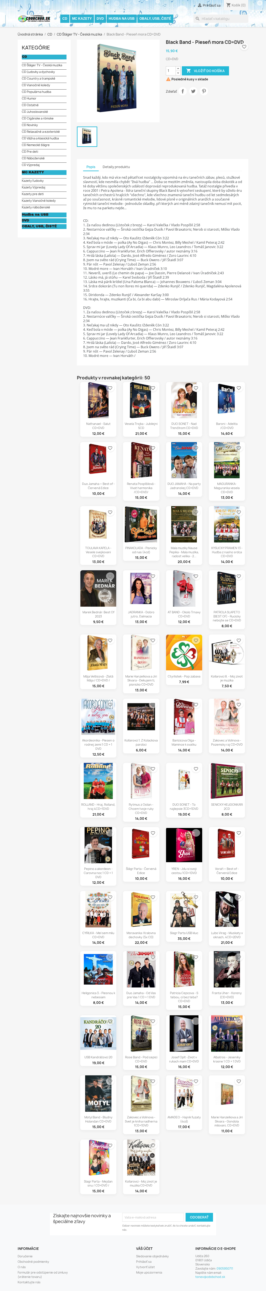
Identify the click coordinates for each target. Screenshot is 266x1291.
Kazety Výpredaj (33, 187)
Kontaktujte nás (29, 1282)
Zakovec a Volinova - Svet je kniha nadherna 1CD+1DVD (141, 1121)
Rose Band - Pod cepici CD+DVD (141, 1059)
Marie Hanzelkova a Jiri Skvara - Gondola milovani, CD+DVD (227, 1121)
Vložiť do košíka (205, 70)
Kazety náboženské (36, 207)
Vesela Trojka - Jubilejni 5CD (141, 426)
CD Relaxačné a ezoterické (41, 132)
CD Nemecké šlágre (36, 145)
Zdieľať (183, 91)
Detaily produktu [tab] (116, 167)
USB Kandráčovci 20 (98, 1057)
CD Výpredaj (31, 165)
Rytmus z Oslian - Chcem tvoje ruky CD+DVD (141, 809)
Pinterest (204, 91)
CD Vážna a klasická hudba (40, 138)
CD (64, 18)
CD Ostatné (30, 105)
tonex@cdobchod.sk (210, 1277)
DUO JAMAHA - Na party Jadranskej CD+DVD (184, 486)
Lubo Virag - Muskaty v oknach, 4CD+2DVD (227, 935)
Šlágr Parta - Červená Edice (141, 871)
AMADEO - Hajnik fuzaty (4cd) (184, 1119)
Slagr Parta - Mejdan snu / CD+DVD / (98, 1183)
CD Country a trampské (38, 78)
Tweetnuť (193, 91)
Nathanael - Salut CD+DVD (98, 426)
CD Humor (29, 98)
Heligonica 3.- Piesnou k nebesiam (98, 995)
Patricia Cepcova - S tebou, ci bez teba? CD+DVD (184, 997)
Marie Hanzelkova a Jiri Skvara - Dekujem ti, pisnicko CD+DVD (141, 680)
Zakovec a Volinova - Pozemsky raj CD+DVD (227, 742)
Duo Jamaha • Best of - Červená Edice (98, 486)
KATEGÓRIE (36, 47)
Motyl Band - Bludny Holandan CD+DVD (98, 1119)
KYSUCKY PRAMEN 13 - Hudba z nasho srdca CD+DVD (227, 552)
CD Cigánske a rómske (38, 118)
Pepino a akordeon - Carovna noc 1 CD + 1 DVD (98, 873)
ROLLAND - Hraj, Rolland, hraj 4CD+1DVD (98, 807)
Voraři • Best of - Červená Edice (227, 871)
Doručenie (25, 1256)
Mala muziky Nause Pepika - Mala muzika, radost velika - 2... (184, 552)
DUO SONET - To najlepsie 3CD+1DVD (184, 807)
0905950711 (225, 1268)
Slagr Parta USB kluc (184, 933)
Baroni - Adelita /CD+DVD (227, 426)
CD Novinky (30, 125)
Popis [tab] (90, 167)
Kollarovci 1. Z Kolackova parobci (141, 742)
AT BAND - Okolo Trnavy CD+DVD (184, 614)
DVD (100, 18)
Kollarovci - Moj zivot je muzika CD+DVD (141, 1183)
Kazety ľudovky (33, 181)
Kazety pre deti (33, 194)
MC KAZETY (82, 18)
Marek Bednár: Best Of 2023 (98, 614)
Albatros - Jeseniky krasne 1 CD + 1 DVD (227, 1059)
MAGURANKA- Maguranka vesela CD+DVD (227, 488)
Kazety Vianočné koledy (39, 201)
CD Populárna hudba (36, 92)
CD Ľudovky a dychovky (38, 72)
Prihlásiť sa (143, 1262)
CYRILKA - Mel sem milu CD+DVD (98, 935)
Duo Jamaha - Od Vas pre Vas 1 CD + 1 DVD (141, 995)
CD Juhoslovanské (35, 112)
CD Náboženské (33, 158)
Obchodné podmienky (33, 1262)
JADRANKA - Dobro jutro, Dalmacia (141, 614)
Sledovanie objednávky (152, 1256)
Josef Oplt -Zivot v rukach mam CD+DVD (184, 1059)
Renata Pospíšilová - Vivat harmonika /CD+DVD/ (141, 488)
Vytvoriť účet (145, 1267)
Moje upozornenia (149, 1272)
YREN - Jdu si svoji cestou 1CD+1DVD (184, 871)
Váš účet (144, 1248)
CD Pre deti (30, 152)
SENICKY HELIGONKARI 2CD (227, 807)
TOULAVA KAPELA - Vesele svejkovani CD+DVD (98, 552)
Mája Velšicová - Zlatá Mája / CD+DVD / (98, 678)
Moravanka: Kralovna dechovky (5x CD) (141, 935)
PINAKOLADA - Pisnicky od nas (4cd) (141, 550)
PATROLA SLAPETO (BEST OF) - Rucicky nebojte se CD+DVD (227, 616)
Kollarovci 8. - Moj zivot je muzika (227, 678)
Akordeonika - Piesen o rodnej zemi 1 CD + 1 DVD (98, 744)
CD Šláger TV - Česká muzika (42, 65)
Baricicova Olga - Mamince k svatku (184, 742)
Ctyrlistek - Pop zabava (184, 676)
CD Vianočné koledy (36, 85)
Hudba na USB (122, 18)
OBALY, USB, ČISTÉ (155, 18)
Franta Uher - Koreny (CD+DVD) (227, 995)
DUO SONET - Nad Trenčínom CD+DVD (184, 426)
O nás (22, 1267)
